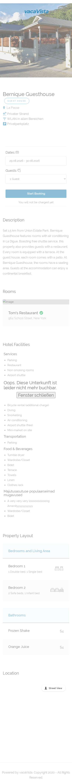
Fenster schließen (36, 395)
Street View (55, 688)
